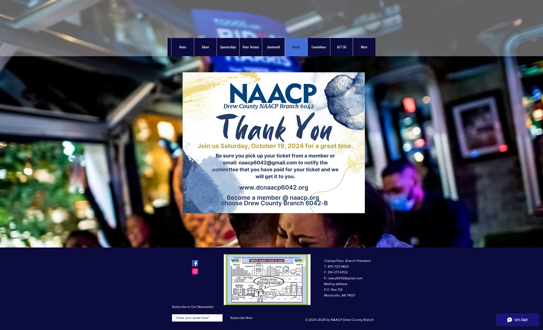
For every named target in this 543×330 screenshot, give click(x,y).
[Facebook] (195, 263)
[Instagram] (195, 271)
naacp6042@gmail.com (345, 278)
